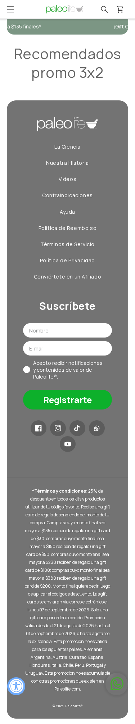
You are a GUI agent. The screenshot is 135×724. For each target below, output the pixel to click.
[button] (10, 9)
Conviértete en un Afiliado (68, 276)
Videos (68, 179)
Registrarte (67, 400)
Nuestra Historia (67, 162)
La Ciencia (67, 146)
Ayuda (67, 211)
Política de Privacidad (67, 260)
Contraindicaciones (67, 195)
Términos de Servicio (67, 244)
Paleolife (73, 706)
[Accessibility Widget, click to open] (16, 686)
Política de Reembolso (68, 228)
